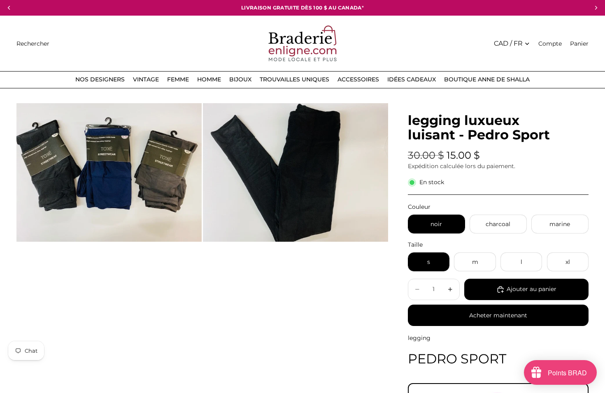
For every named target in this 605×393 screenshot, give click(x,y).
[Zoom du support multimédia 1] (109, 172)
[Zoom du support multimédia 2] (295, 172)
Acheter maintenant (498, 315)
